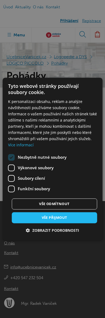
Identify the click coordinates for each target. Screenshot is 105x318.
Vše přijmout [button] (54, 217)
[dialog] (53, 159)
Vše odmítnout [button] (54, 203)
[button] (52, 230)
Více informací (21, 145)
